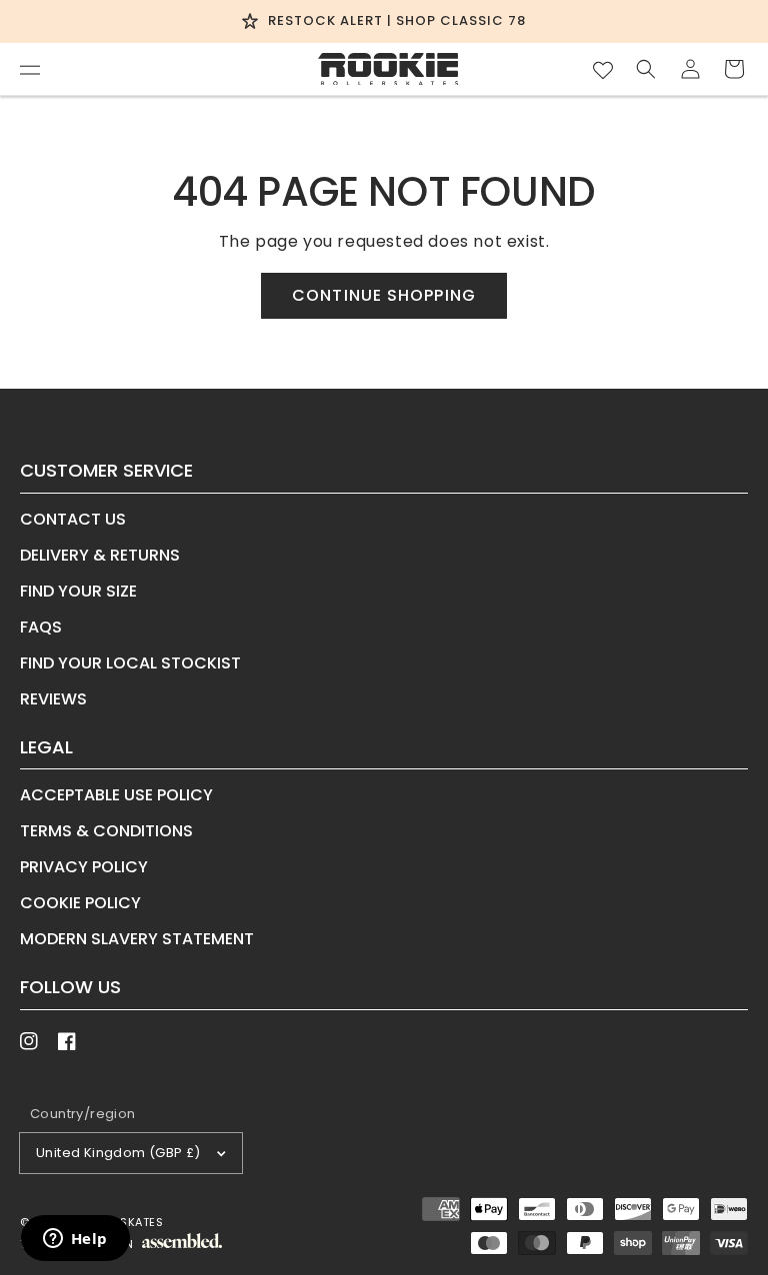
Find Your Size (78, 591)
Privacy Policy (84, 866)
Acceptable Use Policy (116, 796)
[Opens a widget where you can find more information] (75, 1240)
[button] (30, 69)
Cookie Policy (80, 902)
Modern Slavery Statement (137, 938)
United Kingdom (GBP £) (118, 1152)
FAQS (41, 627)
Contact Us (73, 521)
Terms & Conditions (106, 830)
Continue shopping (384, 295)
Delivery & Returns (100, 555)
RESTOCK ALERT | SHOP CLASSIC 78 (397, 20)
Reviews (53, 698)
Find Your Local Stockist (130, 662)
